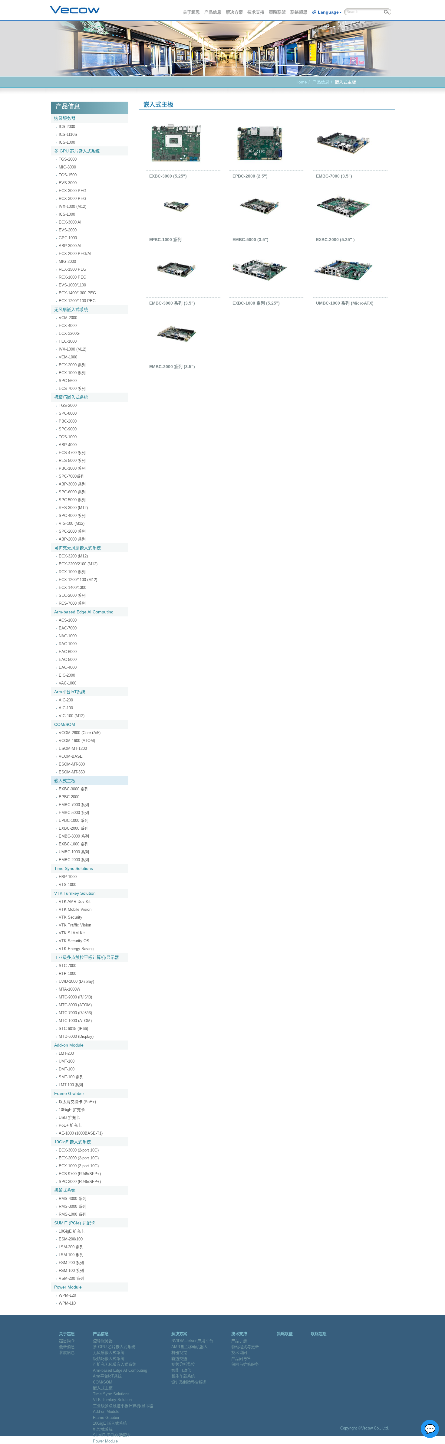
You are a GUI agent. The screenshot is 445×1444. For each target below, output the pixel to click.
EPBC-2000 (69, 797)
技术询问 (239, 1352)
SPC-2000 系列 (72, 531)
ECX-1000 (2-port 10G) (79, 1166)
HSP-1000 (68, 876)
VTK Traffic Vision (75, 925)
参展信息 (67, 1352)
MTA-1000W (69, 989)
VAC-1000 (67, 683)
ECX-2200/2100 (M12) (78, 564)
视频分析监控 (183, 1364)
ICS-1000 (67, 142)
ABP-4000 (68, 445)
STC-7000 (67, 965)
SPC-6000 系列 (72, 492)
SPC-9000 (68, 429)
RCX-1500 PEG (72, 269)
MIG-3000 (67, 167)
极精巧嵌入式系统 (71, 397)
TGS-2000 (68, 159)
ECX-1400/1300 (72, 587)
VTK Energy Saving (76, 948)
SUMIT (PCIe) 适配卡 (74, 1222)
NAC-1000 (68, 636)
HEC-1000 (68, 341)
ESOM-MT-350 (72, 772)
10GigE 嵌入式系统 (72, 1141)
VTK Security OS (74, 941)
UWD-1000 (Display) (76, 981)
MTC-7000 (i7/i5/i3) (75, 1013)
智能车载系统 (183, 1376)
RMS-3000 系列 (72, 1206)
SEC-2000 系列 (72, 595)
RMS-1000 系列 (72, 1214)
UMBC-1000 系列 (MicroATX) (345, 303)
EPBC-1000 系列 (73, 820)
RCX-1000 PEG (72, 277)
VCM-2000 (68, 317)
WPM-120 (67, 1295)
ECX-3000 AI (70, 222)
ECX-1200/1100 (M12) (78, 579)
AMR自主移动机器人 (189, 1346)
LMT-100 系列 (71, 1085)
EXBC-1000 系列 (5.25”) (256, 303)
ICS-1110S (68, 134)
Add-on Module (69, 1045)
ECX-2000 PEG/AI (75, 253)
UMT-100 (66, 1061)
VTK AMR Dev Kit (75, 901)
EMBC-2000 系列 (74, 860)
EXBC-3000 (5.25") (168, 176)
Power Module (68, 1287)
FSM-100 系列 (71, 1270)
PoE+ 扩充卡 (70, 1125)
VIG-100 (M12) (71, 523)
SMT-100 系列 (71, 1077)
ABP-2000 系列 (72, 539)
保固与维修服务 (245, 1364)
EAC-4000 (68, 667)
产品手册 (239, 1340)
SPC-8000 (68, 413)
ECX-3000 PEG (72, 190)
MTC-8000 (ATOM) (75, 1005)
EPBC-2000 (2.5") (250, 176)
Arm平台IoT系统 (69, 691)
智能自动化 (181, 1370)
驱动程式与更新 (245, 1346)
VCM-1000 (68, 357)
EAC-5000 (68, 659)
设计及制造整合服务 (189, 1382)
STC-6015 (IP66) (73, 1028)
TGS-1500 (68, 175)
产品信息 (213, 12)
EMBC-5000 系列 (74, 812)
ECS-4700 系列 (72, 452)
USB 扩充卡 (69, 1117)
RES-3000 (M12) (73, 507)
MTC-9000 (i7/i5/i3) (75, 997)
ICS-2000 (67, 126)
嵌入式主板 (64, 780)
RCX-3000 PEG (72, 198)
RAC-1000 (68, 644)
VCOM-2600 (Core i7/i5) (80, 732)
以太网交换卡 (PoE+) (77, 1101)
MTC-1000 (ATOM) (75, 1020)
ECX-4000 (68, 325)
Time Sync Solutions (73, 868)
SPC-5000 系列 (72, 500)
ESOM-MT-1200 (73, 748)
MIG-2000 (67, 261)
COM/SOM (64, 724)
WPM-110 (67, 1303)
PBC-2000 (68, 421)
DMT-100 (66, 1069)
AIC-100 (66, 708)
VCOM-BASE (71, 756)
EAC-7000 (68, 628)
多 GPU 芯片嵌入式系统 (77, 151)
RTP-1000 (67, 973)
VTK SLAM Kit (72, 933)
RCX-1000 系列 (72, 572)
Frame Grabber (69, 1093)
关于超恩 (191, 12)
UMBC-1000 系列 (74, 852)
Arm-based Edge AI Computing (84, 611)
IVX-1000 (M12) (72, 206)
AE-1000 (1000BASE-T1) (81, 1133)
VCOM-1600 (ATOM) (77, 740)
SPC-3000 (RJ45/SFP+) (80, 1181)
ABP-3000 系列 (72, 484)
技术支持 (256, 12)
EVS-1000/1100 (72, 285)
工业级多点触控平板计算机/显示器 (86, 957)
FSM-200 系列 (71, 1262)
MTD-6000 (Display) (76, 1036)
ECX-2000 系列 (72, 365)
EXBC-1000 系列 (73, 844)
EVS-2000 (68, 230)
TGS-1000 (68, 437)
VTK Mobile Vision (75, 909)
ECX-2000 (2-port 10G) (79, 1158)
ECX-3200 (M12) (73, 556)
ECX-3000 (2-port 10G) (79, 1150)
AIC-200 (66, 700)
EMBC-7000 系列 (74, 804)
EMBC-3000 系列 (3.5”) (172, 303)
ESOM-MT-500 (72, 764)
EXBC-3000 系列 (73, 789)
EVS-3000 (68, 183)
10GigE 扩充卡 (72, 1109)
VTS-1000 (67, 884)
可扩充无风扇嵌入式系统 (77, 547)
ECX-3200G (69, 333)
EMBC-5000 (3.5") (250, 239)
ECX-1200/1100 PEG (77, 301)
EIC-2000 (67, 675)
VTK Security (70, 917)
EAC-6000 (68, 651)
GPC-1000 (68, 238)
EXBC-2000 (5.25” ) (335, 239)
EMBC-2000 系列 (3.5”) (172, 366)
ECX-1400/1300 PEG (77, 293)
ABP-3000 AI (70, 245)
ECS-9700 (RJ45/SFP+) (80, 1173)
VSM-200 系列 (71, 1278)
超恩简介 (67, 1340)
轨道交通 (179, 1358)
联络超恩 (299, 12)
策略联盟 (277, 12)
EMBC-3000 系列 (74, 836)
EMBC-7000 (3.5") (334, 176)
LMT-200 (66, 1053)
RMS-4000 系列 (72, 1198)
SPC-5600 (68, 380)
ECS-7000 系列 (72, 388)
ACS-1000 (68, 620)
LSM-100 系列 (71, 1255)
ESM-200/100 (71, 1239)
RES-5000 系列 (72, 460)
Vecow (75, 10)
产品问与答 (241, 1358)
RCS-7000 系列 (72, 603)
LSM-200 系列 (71, 1247)
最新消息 (67, 1346)
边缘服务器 (64, 118)
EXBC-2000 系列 (73, 828)
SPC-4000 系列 (72, 515)
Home (301, 82)
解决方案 (234, 12)
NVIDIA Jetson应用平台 (192, 1340)
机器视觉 (179, 1352)
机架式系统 (64, 1190)
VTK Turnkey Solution (75, 893)
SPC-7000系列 (71, 476)
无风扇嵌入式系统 (71, 309)
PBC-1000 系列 (72, 468)
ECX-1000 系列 (72, 373)
